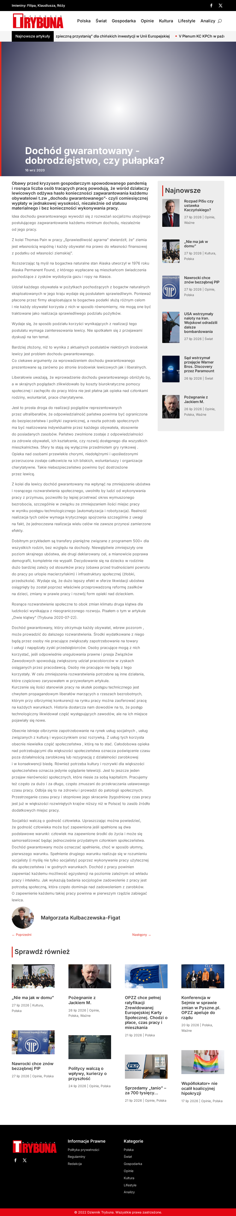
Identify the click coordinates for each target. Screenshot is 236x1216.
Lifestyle (186, 20)
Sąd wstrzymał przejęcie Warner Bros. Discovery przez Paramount (199, 364)
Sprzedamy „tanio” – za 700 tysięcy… (145, 1090)
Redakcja (75, 1164)
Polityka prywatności (83, 1150)
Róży (61, 5)
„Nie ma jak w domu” (196, 243)
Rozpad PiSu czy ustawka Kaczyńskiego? (198, 205)
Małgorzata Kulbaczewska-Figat (80, 918)
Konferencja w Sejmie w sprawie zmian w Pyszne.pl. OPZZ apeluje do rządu (201, 1007)
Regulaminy (76, 1156)
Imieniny (18, 5)
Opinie (147, 20)
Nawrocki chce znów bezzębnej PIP (201, 279)
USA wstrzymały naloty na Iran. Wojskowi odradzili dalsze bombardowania (200, 322)
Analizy (208, 20)
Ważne (189, 223)
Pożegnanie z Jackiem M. (196, 399)
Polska (84, 20)
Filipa (31, 5)
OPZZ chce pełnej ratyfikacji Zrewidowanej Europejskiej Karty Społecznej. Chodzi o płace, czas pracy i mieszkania (146, 1012)
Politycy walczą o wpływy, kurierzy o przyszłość (87, 1073)
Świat (101, 20)
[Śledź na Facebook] (211, 5)
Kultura (166, 20)
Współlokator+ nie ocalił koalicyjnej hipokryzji (199, 1088)
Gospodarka (124, 20)
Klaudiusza (46, 5)
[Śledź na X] (220, 5)
